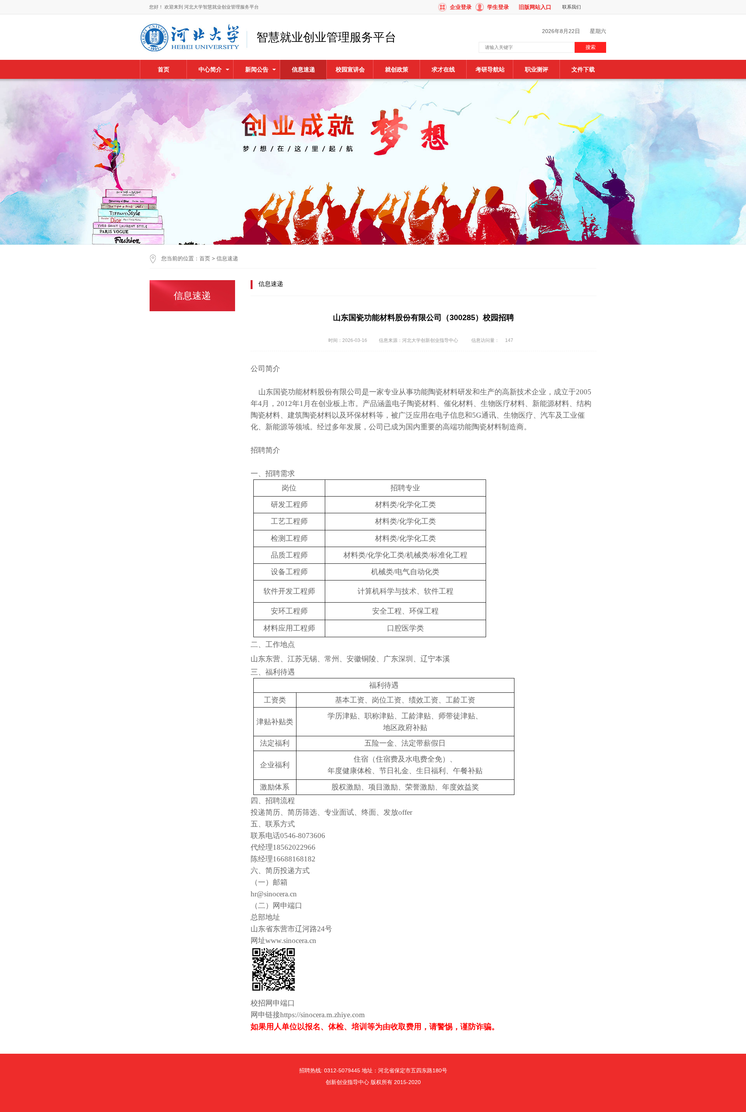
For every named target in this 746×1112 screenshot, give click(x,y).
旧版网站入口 (535, 7)
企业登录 (461, 7)
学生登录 (498, 7)
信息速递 (227, 258)
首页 (163, 69)
